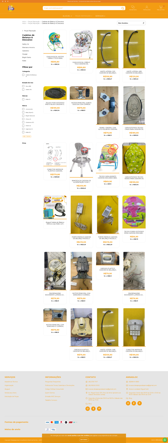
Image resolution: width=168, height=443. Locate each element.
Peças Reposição (34, 21)
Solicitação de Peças (12, 396)
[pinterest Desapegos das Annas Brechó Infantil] (99, 409)
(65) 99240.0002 (93, 385)
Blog (90, 404)
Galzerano (25, 51)
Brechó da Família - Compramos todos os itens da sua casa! (84, 1)
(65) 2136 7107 (93, 382)
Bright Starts (26, 57)
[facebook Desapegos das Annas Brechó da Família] (5, 1)
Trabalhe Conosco (51, 400)
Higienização (9, 385)
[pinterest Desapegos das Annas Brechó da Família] (8, 1)
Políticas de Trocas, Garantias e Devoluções (59, 385)
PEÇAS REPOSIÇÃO (83, 16)
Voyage (24, 54)
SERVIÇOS (99, 16)
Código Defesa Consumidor (54, 389)
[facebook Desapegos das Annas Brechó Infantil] (93, 409)
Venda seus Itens (10, 393)
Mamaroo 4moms (28, 47)
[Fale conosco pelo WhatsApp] (165, 440)
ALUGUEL (67, 16)
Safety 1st (25, 44)
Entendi (84, 439)
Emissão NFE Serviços (52, 396)
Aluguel (7, 389)
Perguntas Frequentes (53, 382)
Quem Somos (50, 393)
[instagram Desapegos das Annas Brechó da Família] (2, 1)
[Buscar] (123, 8)
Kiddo (24, 61)
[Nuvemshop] (157, 440)
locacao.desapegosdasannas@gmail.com (102, 389)
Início (24, 21)
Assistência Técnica (11, 382)
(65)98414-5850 (134, 382)
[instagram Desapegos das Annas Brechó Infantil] (87, 409)
